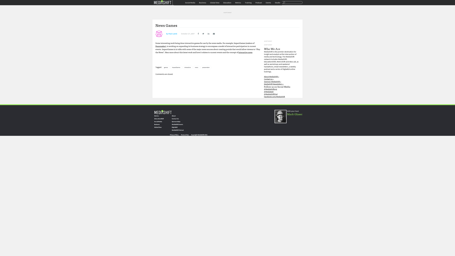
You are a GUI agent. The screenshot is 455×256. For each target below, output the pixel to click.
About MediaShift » (271, 76)
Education (227, 2)
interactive (187, 67)
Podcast (258, 2)
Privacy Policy (174, 135)
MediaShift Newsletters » (274, 84)
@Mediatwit (268, 91)
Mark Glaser (295, 114)
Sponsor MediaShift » (272, 81)
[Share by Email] (212, 33)
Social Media (190, 2)
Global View (214, 2)
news (196, 67)
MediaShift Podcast (178, 130)
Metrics (238, 2)
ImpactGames (176, 67)
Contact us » (269, 79)
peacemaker (206, 67)
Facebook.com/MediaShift (274, 96)
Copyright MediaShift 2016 (199, 135)
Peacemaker (160, 46)
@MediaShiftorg (270, 89)
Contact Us (175, 119)
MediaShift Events (177, 124)
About (174, 116)
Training (248, 2)
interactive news (245, 52)
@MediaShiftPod (271, 94)
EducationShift (159, 119)
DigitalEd (174, 127)
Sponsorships (176, 122)
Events (268, 2)
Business (202, 2)
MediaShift (163, 112)
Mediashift (162, 2)
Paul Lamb (172, 33)
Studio (277, 2)
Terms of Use (185, 135)
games (166, 67)
